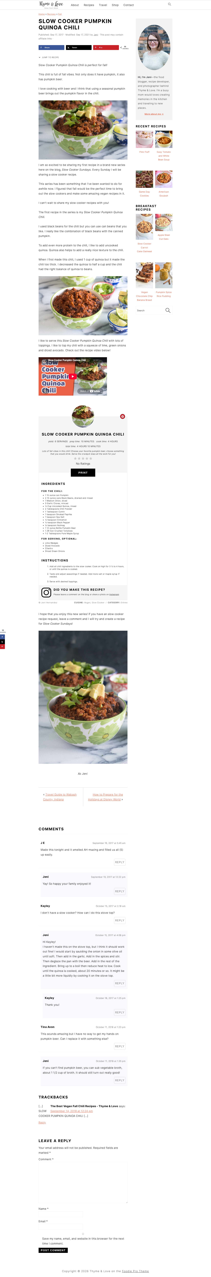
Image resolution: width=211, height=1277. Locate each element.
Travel (103, 5)
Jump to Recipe (50, 57)
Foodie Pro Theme (135, 1271)
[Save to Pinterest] (2, 646)
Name (43, 1208)
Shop (115, 5)
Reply (119, 862)
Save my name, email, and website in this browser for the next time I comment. (83, 1241)
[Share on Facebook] (2, 636)
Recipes (89, 5)
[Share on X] (2, 641)
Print (83, 472)
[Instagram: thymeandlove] (47, 592)
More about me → (154, 114)
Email (43, 1221)
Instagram (114, 594)
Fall (60, 14)
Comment (46, 1159)
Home (42, 14)
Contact (128, 5)
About (75, 5)
